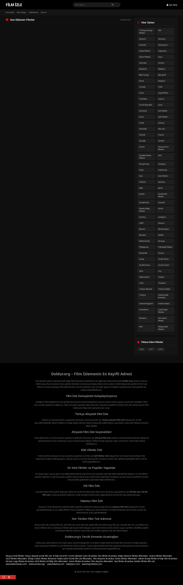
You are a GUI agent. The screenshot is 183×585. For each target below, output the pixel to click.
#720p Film (163, 558)
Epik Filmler (163, 116)
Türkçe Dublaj (164, 289)
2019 (161, 349)
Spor (141, 271)
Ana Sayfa (10, 12)
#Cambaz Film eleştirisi (93, 561)
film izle (151, 561)
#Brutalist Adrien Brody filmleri (143, 558)
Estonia (161, 122)
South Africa (163, 259)
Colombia (143, 99)
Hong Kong (144, 164)
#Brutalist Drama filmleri (151, 555)
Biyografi (162, 75)
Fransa (161, 134)
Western (143, 318)
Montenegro (163, 229)
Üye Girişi (172, 4)
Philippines (144, 247)
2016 (142, 349)
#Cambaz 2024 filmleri (35, 561)
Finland (142, 134)
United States (164, 303)
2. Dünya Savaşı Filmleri (145, 31)
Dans (160, 104)
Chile (160, 87)
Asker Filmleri (145, 57)
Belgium (161, 69)
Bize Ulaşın (21, 12)
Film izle (14, 4)
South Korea (144, 265)
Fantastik (143, 128)
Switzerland (144, 277)
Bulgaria (161, 81)
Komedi (161, 202)
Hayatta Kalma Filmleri (145, 156)
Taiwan (161, 277)
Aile (159, 30)
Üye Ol (43, 12)
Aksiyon (142, 39)
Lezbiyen (162, 217)
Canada (142, 87)
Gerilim (161, 140)
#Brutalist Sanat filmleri (70, 561)
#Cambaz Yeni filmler (98, 555)
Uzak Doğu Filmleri (163, 310)
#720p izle (58, 555)
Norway (161, 241)
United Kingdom (146, 303)
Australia (143, 63)
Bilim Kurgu (144, 75)
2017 (151, 349)
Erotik (141, 122)
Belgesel (143, 69)
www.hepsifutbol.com (92, 564)
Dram (141, 116)
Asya (160, 57)
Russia (161, 253)
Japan (160, 188)
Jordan (142, 194)
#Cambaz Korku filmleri (117, 558)
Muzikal (142, 235)
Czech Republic (145, 104)
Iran (141, 176)
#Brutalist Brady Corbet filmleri (33, 558)
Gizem (142, 146)
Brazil (141, 81)
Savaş (141, 259)
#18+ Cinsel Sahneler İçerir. (75, 555)
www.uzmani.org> (37, 564)
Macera (161, 223)
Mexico (142, 229)
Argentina (162, 51)
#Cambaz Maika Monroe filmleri (123, 555)
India (141, 170)
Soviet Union (163, 265)
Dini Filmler (162, 110)
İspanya (161, 182)
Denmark (143, 110)
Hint (160, 155)
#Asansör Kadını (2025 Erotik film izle (65, 558)
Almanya (161, 39)
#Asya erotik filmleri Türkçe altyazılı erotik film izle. (29, 555)
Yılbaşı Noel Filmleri (163, 327)
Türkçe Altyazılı (145, 289)
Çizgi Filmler (163, 93)
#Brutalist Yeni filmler (114, 561)
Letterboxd (33, 12)
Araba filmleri (144, 51)
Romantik (143, 253)
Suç (159, 271)
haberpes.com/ (73, 564)
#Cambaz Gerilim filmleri (136, 561)
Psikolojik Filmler (165, 247)
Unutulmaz (143, 309)
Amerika (142, 45)
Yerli (141, 326)
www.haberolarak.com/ (16, 564)
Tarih (141, 283)
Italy (141, 188)
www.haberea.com (55, 564)
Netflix (161, 235)
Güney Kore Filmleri (163, 148)
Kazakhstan (144, 202)
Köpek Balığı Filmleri (144, 209)
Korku (160, 208)
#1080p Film (52, 561)
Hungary (162, 164)
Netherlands (144, 241)
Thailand (162, 283)
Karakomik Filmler (162, 195)
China (141, 93)
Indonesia (162, 170)
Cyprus (161, 99)
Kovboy (142, 217)
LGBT (141, 223)
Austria (161, 63)
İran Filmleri (163, 176)
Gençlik (142, 140)
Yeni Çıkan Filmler (162, 319)
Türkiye (142, 295)
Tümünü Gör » (126, 20)
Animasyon (163, 45)
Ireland (142, 182)
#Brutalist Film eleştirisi (94, 558)
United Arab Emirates (163, 296)
